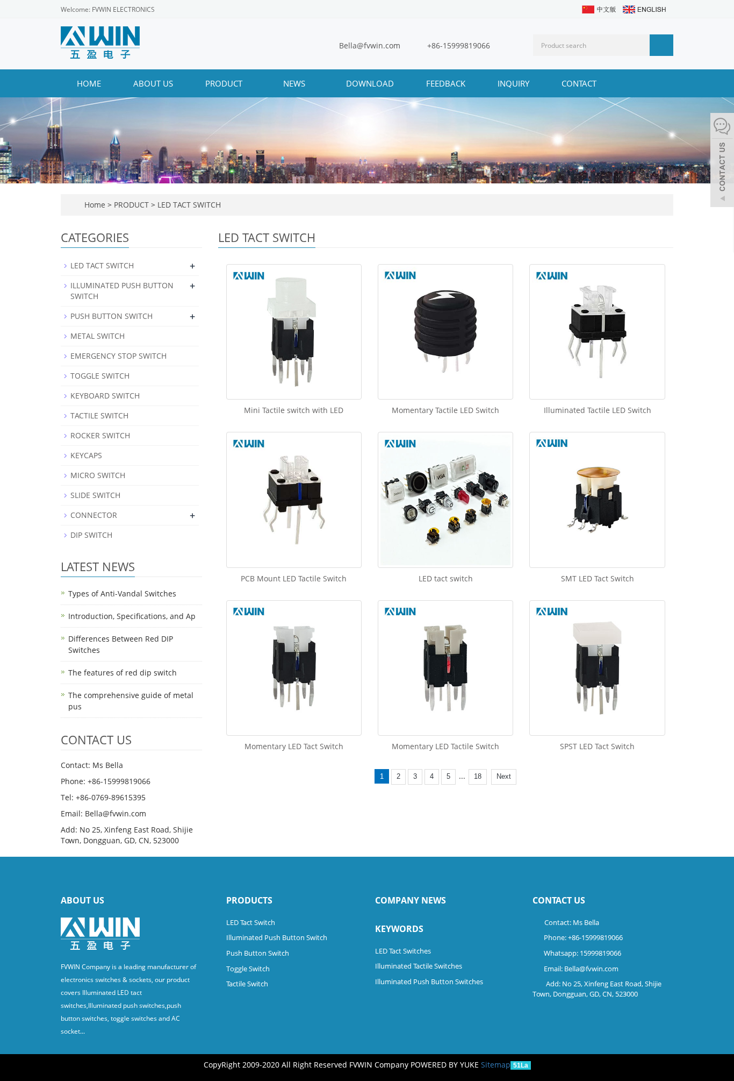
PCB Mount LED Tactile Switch (294, 578)
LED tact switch (446, 578)
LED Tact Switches (403, 951)
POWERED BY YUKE (446, 1064)
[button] (247, 83)
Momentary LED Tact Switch (293, 746)
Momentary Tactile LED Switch (445, 410)
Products (249, 900)
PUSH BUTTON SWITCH (111, 316)
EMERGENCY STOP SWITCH (118, 356)
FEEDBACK (445, 83)
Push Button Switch (257, 953)
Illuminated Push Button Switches (429, 981)
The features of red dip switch (122, 672)
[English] (643, 8)
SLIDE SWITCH (95, 495)
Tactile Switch (247, 983)
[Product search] (661, 45)
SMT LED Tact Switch (597, 578)
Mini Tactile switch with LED (293, 410)
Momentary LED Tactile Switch (445, 746)
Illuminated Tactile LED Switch (597, 410)
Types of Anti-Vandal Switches (122, 593)
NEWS (295, 83)
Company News (410, 900)
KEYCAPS (86, 455)
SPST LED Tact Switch (597, 746)
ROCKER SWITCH (100, 435)
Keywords (399, 929)
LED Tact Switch (250, 922)
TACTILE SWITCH (99, 415)
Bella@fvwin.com (369, 45)
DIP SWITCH (91, 535)
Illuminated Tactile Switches (418, 966)
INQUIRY (513, 83)
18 (477, 776)
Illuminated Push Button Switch (276, 937)
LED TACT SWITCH (188, 205)
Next (503, 776)
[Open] (722, 161)
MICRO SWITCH (97, 475)
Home (89, 83)
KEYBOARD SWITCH (105, 395)
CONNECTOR (93, 515)
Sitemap (495, 1064)
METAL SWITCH (97, 336)
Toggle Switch (248, 968)
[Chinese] (598, 8)
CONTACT (579, 83)
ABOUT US (153, 83)
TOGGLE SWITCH (99, 376)
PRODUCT (224, 83)
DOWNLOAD (370, 83)
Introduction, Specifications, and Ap (132, 616)
